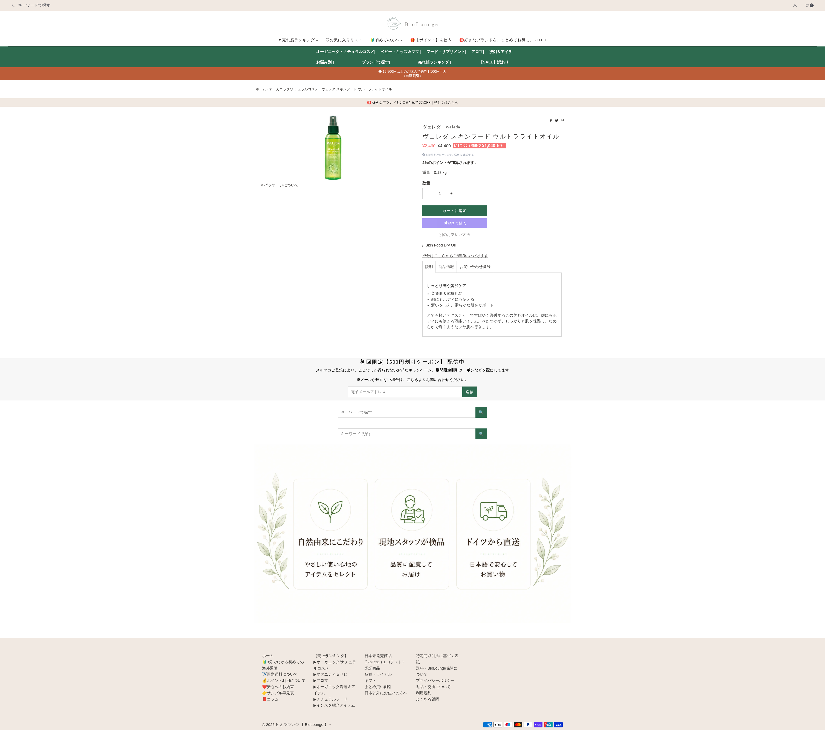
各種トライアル (378, 674)
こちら (453, 102)
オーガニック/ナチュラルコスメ (293, 89)
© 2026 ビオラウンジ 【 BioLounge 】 (295, 724)
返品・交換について (433, 687)
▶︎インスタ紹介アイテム (334, 705)
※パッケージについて (279, 185)
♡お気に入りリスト (344, 40)
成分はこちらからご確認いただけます (455, 256)
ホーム (261, 89)
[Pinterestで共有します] (562, 121)
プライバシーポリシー (435, 680)
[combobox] (143, 5)
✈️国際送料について (280, 674)
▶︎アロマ (320, 680)
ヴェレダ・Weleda (441, 127)
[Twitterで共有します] (557, 121)
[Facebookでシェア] (551, 121)
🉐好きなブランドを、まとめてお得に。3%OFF (503, 40)
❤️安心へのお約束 (278, 687)
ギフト (370, 680)
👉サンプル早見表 (278, 693)
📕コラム (270, 699)
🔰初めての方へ (385, 40)
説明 (429, 267)
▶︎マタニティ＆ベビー (332, 674)
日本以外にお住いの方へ (386, 693)
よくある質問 (427, 699)
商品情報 (446, 267)
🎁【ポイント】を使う (431, 40)
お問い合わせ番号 (475, 267)
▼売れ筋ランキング (297, 40)
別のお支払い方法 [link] (454, 235)
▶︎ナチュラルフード (330, 699)
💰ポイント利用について (284, 680)
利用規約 (423, 693)
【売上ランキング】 (330, 656)
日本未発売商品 (378, 656)
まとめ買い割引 (378, 687)
